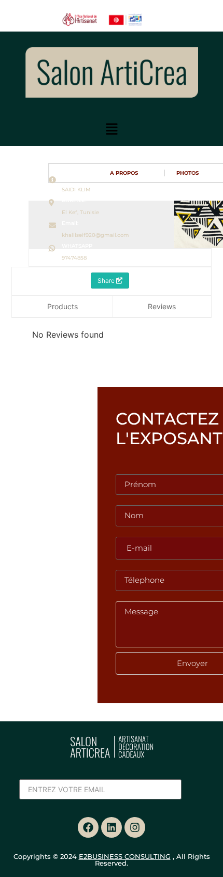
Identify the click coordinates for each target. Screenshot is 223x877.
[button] (111, 129)
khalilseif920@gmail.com (95, 235)
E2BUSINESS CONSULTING (125, 856)
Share (106, 280)
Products (62, 306)
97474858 (74, 257)
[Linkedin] (111, 827)
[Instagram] (134, 827)
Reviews (162, 306)
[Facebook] (88, 827)
